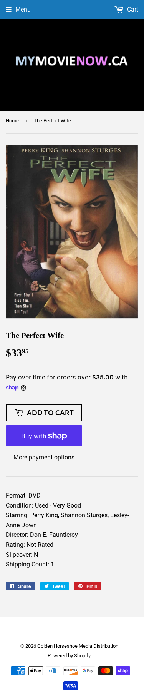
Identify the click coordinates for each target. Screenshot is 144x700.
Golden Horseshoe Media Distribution (77, 646)
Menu (23, 9)
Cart (132, 9)
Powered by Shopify (69, 655)
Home (12, 121)
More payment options (43, 457)
